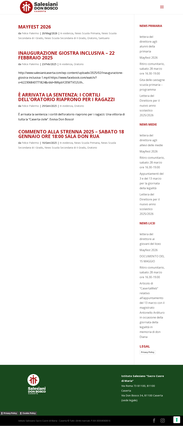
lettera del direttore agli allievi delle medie (151, 140)
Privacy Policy (147, 352)
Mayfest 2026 (34, 27)
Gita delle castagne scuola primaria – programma (152, 84)
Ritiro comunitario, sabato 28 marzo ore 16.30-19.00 (152, 68)
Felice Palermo (30, 33)
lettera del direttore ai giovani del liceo (150, 239)
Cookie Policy (29, 413)
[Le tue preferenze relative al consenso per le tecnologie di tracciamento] (176, 419)
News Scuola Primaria (87, 33)
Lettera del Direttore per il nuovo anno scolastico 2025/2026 (150, 105)
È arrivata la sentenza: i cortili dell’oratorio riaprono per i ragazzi (66, 97)
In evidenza (66, 33)
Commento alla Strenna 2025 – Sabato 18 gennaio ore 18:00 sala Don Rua (71, 133)
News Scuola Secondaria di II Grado (65, 38)
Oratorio (92, 38)
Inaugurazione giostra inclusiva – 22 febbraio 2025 (66, 55)
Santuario (104, 38)
